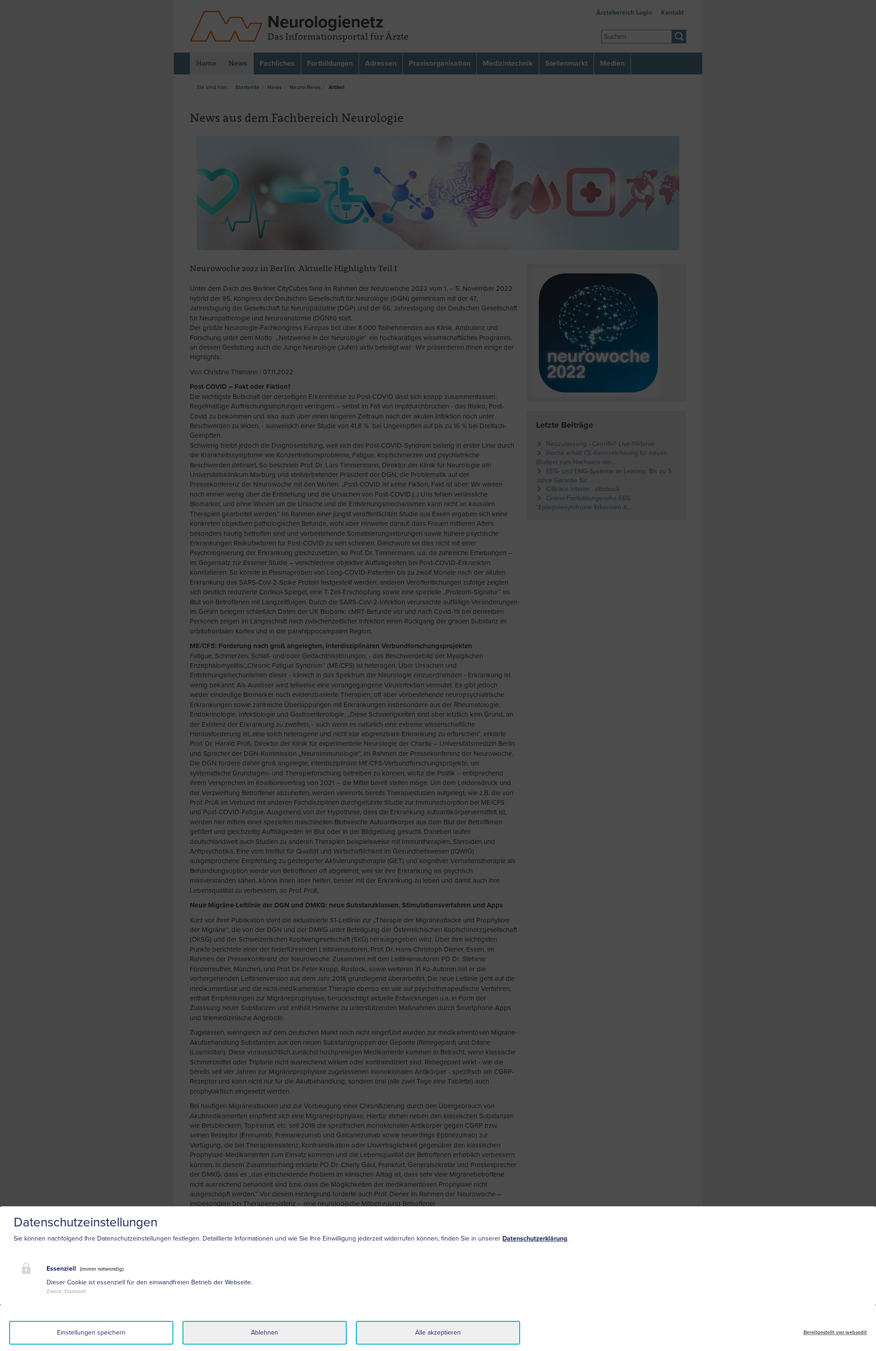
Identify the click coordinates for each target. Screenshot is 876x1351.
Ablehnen (264, 1332)
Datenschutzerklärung (534, 1238)
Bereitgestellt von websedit (835, 1332)
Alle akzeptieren (438, 1332)
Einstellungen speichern (91, 1332)
